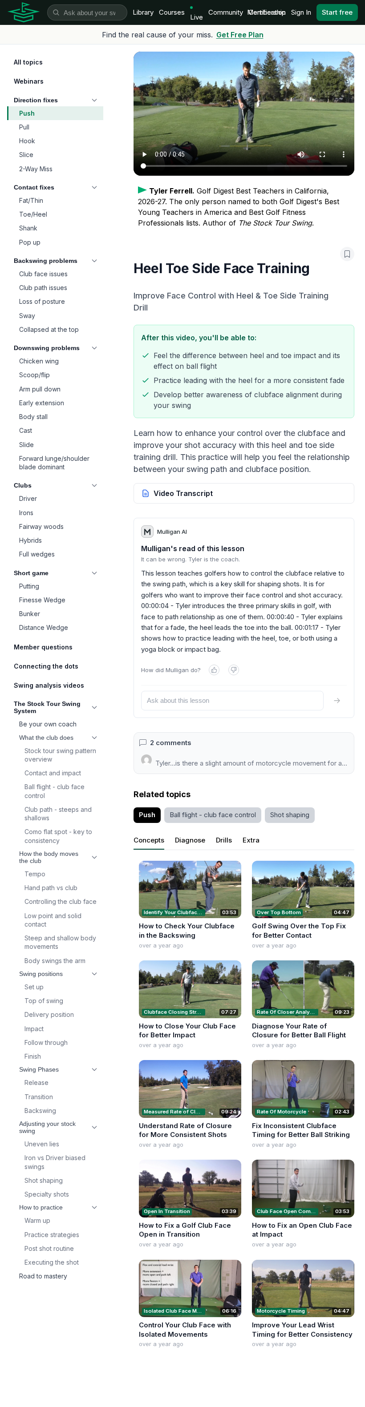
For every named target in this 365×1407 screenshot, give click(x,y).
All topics (28, 62)
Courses (172, 12)
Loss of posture (42, 301)
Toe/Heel (33, 214)
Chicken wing (39, 361)
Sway (27, 315)
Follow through (46, 1042)
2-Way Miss (36, 169)
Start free (337, 12)
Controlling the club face (60, 901)
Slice (26, 154)
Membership (266, 12)
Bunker (29, 613)
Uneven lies (41, 1144)
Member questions (43, 647)
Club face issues (43, 274)
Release (36, 1082)
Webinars (29, 81)
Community (225, 12)
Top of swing (43, 1000)
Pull (24, 127)
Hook (27, 141)
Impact (34, 1028)
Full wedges (37, 554)
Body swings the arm (54, 960)
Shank (28, 228)
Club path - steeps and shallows (58, 814)
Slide (26, 444)
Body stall (33, 416)
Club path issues (43, 287)
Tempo (34, 874)
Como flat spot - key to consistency (58, 836)
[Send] (337, 700)
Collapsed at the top (49, 329)
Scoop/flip (34, 375)
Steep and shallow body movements (60, 942)
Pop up (30, 242)
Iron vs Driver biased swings (54, 1162)
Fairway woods (41, 526)
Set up (34, 987)
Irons (26, 512)
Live (196, 17)
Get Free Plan (240, 34)
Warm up (37, 1220)
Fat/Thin (31, 200)
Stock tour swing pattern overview (60, 755)
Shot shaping (43, 1180)
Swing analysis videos (49, 685)
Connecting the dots (46, 666)
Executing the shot (51, 1262)
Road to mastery (43, 1276)
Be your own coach (48, 724)
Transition (38, 1097)
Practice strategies (51, 1234)
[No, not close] (233, 670)
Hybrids (30, 540)
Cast (25, 430)
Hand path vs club (50, 887)
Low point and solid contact (52, 920)
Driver (28, 498)
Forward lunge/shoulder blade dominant (54, 463)
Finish (32, 1056)
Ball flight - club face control (54, 791)
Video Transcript (183, 493)
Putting (29, 586)
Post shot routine (49, 1248)
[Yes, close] (214, 670)
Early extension (41, 403)
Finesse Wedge (42, 600)
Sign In (301, 12)
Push (27, 113)
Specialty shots (46, 1194)
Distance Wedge (43, 627)
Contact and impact (52, 773)
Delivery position (49, 1014)
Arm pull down (40, 389)
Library (143, 12)
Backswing (40, 1110)
